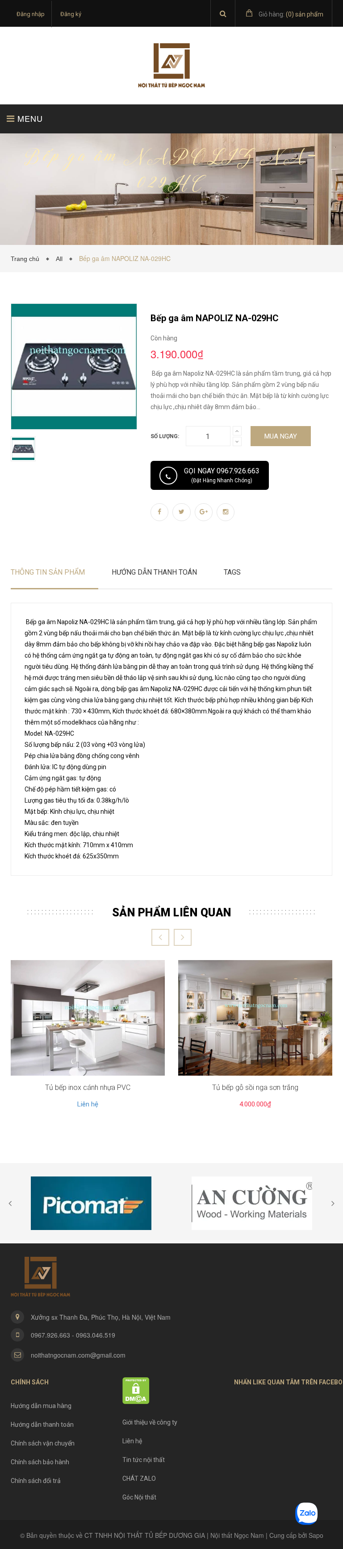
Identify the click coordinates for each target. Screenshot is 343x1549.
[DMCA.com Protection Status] (136, 1390)
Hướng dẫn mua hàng (41, 1405)
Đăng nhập (31, 14)
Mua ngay (280, 436)
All (61, 258)
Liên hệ (87, 1104)
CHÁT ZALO (139, 1478)
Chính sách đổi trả (36, 1480)
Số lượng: (165, 436)
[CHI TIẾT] (88, 1018)
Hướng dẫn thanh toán (154, 572)
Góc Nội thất (139, 1497)
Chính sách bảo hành (40, 1462)
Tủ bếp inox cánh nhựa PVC (87, 1087)
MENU (29, 118)
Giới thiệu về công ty (149, 1422)
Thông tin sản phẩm (48, 572)
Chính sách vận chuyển (43, 1443)
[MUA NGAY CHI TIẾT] (255, 1018)
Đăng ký (70, 14)
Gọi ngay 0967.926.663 (221, 475)
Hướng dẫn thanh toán (42, 1424)
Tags (232, 572)
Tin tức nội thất (143, 1459)
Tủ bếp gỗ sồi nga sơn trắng (255, 1087)
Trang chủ (27, 258)
